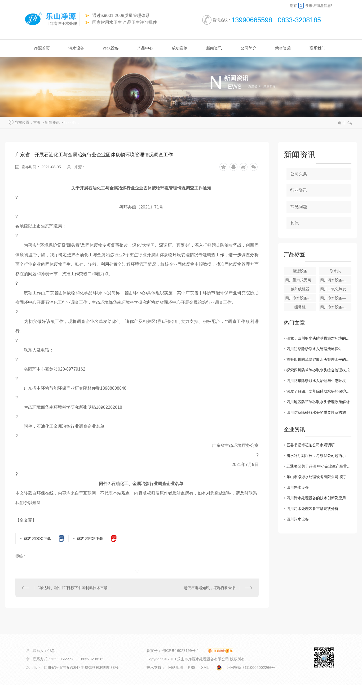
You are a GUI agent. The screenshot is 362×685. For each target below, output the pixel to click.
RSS (192, 667)
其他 (294, 223)
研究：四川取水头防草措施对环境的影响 (318, 338)
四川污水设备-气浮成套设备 (335, 280)
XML (205, 667)
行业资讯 (71, 122)
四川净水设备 (297, 487)
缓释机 (300, 307)
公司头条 (298, 174)
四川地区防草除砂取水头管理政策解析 (318, 402)
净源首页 (42, 48)
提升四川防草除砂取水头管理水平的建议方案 (318, 359)
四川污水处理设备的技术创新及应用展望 (318, 498)
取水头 (335, 271)
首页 (37, 122)
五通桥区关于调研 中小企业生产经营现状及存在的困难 (318, 466)
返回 (342, 122)
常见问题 (298, 206)
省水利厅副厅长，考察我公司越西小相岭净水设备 (318, 455)
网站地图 (175, 667)
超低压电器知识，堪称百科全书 (210, 588)
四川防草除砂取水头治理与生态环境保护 (318, 381)
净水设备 (111, 48)
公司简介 (249, 48)
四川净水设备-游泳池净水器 (335, 307)
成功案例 (180, 48)
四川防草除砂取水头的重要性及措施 (316, 412)
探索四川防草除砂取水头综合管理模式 (318, 370)
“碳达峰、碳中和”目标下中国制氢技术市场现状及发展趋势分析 (76, 588)
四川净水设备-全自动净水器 (300, 298)
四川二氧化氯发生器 (335, 289)
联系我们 (317, 48)
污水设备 (76, 48)
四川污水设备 (297, 519)
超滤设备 (300, 271)
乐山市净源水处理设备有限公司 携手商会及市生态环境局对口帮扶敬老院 (318, 477)
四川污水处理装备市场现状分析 (312, 508)
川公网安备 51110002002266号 (248, 667)
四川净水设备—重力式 (335, 298)
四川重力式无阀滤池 (300, 280)
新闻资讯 (214, 48)
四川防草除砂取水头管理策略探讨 (314, 349)
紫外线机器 (300, 289)
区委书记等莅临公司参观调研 (310, 445)
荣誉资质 (283, 48)
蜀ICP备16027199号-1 (180, 650)
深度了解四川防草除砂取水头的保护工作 (318, 391)
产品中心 (145, 48)
